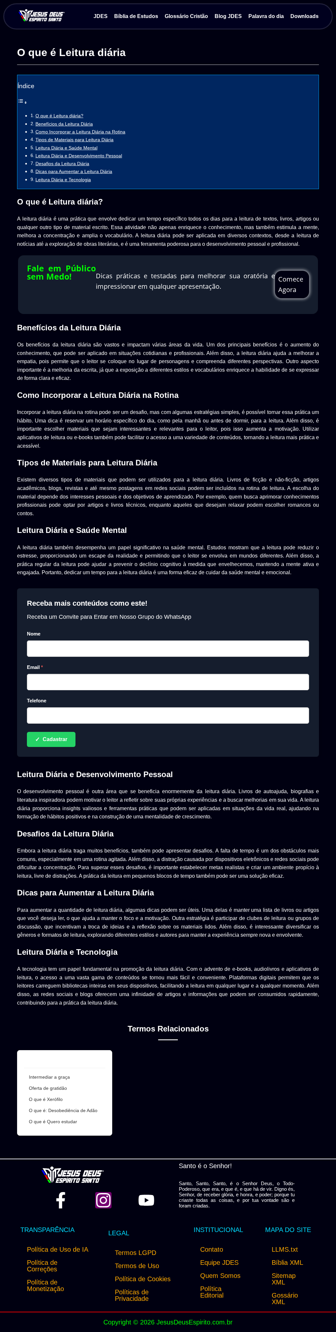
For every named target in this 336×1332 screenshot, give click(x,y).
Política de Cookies (143, 1279)
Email (35, 667)
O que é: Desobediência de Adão (63, 1110)
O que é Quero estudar (53, 1121)
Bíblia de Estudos (136, 16)
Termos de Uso (137, 1265)
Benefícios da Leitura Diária (64, 124)
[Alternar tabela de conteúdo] (22, 102)
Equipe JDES (219, 1262)
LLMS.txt (285, 1249)
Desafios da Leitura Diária (62, 163)
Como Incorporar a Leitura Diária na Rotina (80, 131)
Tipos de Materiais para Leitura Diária (74, 139)
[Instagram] (103, 1200)
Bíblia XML (287, 1262)
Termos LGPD (135, 1252)
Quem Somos (220, 1275)
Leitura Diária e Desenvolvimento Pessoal (78, 155)
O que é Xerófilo (46, 1099)
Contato (211, 1249)
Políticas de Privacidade (132, 1295)
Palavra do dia (266, 16)
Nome (33, 634)
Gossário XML (285, 1298)
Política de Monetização (45, 1285)
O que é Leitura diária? (59, 115)
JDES (101, 16)
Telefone (36, 700)
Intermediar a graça (49, 1077)
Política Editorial (211, 1292)
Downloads (304, 16)
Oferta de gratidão (48, 1088)
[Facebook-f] (60, 1200)
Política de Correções (42, 1266)
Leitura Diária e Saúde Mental (66, 147)
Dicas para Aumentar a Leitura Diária (73, 171)
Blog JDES (228, 16)
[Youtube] (146, 1200)
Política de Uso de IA (57, 1249)
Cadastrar (51, 739)
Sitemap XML (284, 1279)
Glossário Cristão (186, 16)
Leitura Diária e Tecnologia (63, 179)
